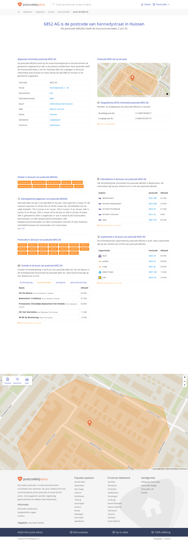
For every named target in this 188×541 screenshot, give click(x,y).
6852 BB (53, 253)
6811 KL (152, 214)
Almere (77, 507)
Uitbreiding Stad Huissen (61, 104)
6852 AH (22, 249)
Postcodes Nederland (27, 508)
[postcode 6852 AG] (33, 4)
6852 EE (152, 255)
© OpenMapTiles (158, 469)
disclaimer (158, 538)
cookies (167, 538)
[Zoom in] (185, 377)
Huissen (53, 114)
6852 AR (64, 249)
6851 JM (84, 249)
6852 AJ (53, 245)
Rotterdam (79, 485)
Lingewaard (55, 119)
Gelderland (55, 125)
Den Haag (78, 489)
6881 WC (153, 219)
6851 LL (64, 253)
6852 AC (84, 245)
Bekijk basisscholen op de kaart (30, 323)
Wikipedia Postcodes (150, 482)
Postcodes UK (147, 489)
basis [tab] (44, 282)
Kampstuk (66, 182)
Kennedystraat (110, 24)
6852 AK (74, 249)
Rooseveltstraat (54, 182)
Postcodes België (149, 485)
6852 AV (33, 253)
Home (147, 4)
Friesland (112, 489)
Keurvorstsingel (25, 186)
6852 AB (33, 249)
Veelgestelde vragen (27, 512)
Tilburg (77, 499)
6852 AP (43, 249)
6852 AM (43, 245)
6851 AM (153, 272)
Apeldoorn (79, 521)
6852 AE (33, 245)
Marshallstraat (39, 186)
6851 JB (152, 266)
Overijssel (112, 510)
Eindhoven (79, 496)
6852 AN (74, 245)
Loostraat (79, 186)
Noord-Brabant (115, 503)
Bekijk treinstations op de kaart (109, 225)
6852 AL (22, 245)
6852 (52, 98)
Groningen (79, 503)
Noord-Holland (114, 507)
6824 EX (152, 209)
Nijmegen (78, 514)
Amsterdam (79, 482)
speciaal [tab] (78, 282)
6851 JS (53, 249)
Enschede (78, 517)
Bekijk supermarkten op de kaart (110, 283)
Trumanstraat (53, 186)
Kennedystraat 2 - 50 (59, 87)
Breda (77, 510)
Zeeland (111, 517)
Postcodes (162, 4)
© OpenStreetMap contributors (176, 469)
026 (51, 93)
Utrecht (77, 492)
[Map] (94, 422)
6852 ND (74, 253)
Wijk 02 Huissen (57, 109)
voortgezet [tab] (61, 282)
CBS (23, 228)
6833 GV (152, 277)
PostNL (144, 492)
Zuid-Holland (114, 521)
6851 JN (43, 253)
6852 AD (63, 245)
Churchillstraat (24, 182)
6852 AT (22, 253)
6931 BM (153, 198)
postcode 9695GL (36, 522)
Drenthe (111, 482)
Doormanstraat (39, 182)
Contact (21, 516)
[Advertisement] (94, 42)
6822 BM (153, 203)
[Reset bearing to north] (185, 385)
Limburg (111, 499)
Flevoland (112, 485)
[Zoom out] (185, 381)
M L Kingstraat (66, 186)
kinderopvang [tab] (26, 282)
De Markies (77, 182)
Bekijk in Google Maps (107, 124)
